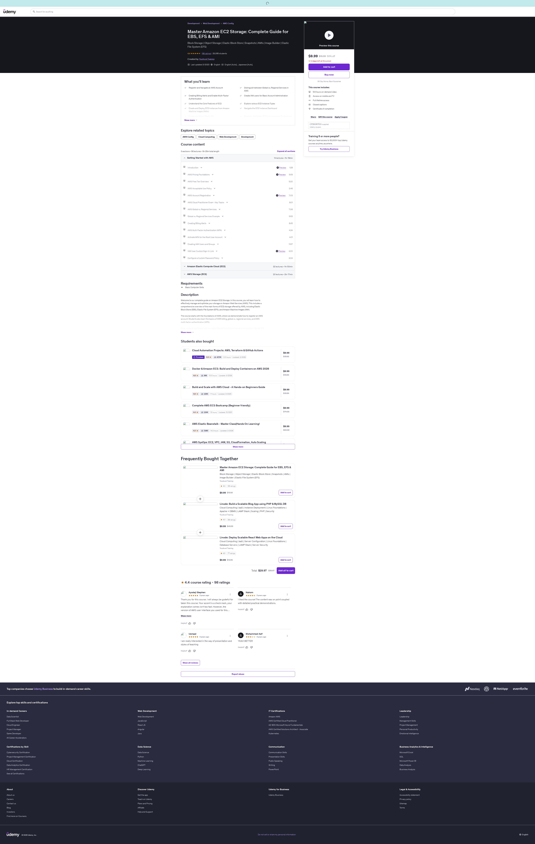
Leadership (404, 716)
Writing (272, 765)
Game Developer (14, 733)
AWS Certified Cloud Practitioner (283, 721)
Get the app (143, 795)
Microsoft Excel (406, 752)
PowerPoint (274, 769)
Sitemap (403, 803)
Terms (402, 807)
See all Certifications (15, 773)
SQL (401, 756)
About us (10, 795)
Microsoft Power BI (408, 761)
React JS (141, 725)
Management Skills (408, 721)
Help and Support (145, 812)
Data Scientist (13, 716)
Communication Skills (278, 752)
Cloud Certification (15, 761)
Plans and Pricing (145, 803)
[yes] (189, 623)
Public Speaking (275, 761)
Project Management (409, 725)
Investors (11, 812)
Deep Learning (144, 769)
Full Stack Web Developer (18, 721)
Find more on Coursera (16, 816)
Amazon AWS (274, 716)
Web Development (211, 23)
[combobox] (242, 11)
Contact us (11, 803)
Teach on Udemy (145, 799)
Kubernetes (274, 733)
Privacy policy (405, 799)
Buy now (329, 74)
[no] (194, 623)
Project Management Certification (21, 756)
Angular (141, 729)
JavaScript (142, 721)
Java (140, 733)
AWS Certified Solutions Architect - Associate (288, 729)
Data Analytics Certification (18, 765)
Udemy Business (43, 688)
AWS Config (228, 23)
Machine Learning (145, 761)
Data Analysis (405, 765)
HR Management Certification (19, 769)
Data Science (143, 752)
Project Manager (14, 729)
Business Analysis (407, 769)
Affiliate (141, 807)
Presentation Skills (277, 756)
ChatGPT (141, 765)
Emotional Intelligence (409, 733)
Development (194, 23)
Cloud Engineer (13, 725)
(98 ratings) (206, 53)
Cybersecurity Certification (18, 752)
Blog (9, 807)
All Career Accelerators (16, 738)
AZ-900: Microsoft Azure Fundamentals (286, 725)
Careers (10, 799)
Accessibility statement (410, 795)
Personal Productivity (409, 729)
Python (141, 756)
